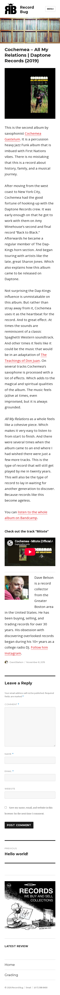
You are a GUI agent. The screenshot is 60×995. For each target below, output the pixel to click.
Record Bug (27, 9)
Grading (11, 975)
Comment (12, 704)
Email (9, 771)
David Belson (16, 662)
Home (10, 965)
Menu (50, 8)
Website (10, 788)
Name (9, 754)
